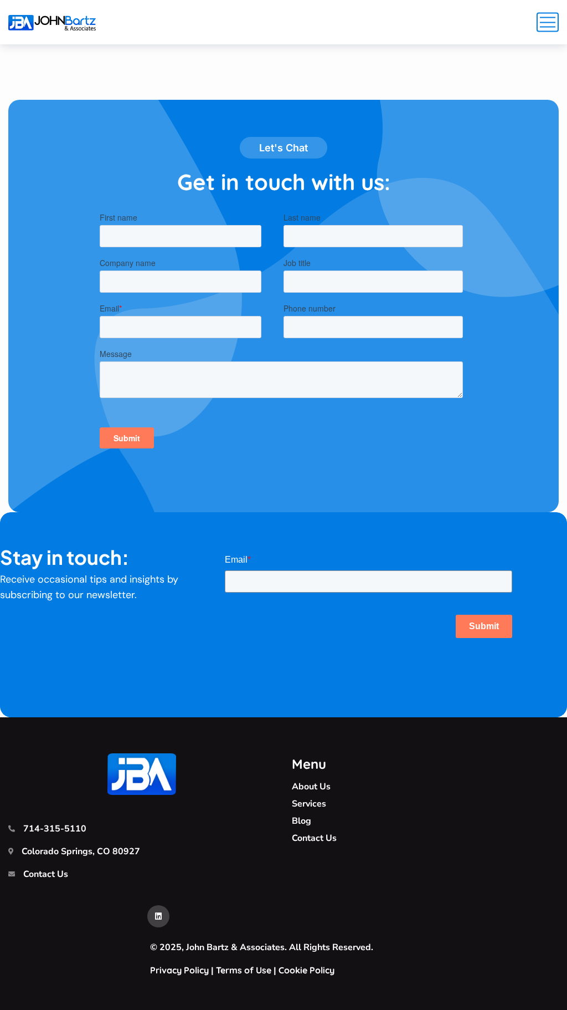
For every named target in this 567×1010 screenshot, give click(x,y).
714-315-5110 (54, 829)
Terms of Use (243, 970)
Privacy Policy (179, 970)
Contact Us (45, 874)
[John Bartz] (52, 22)
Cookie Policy (306, 970)
